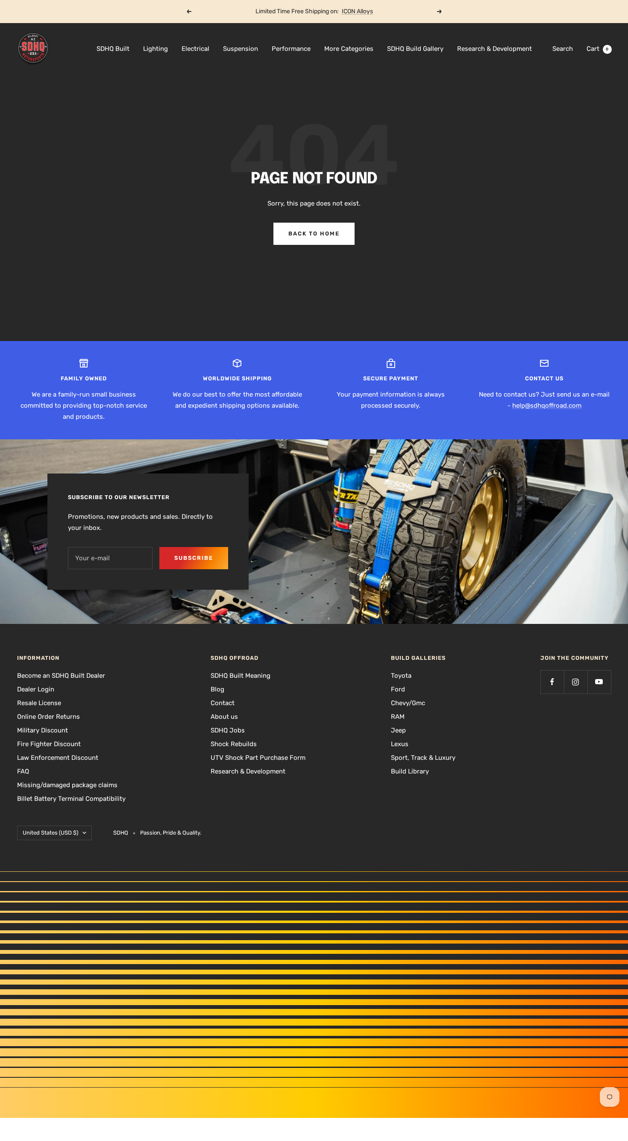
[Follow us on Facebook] (552, 682)
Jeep (398, 730)
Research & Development (494, 49)
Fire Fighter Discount (49, 744)
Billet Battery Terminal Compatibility (71, 799)
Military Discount (42, 730)
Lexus (399, 744)
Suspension (240, 49)
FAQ (23, 771)
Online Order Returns (48, 716)
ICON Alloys (357, 11)
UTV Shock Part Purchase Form (258, 758)
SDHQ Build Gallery (415, 49)
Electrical (195, 49)
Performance (291, 49)
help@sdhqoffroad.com (546, 405)
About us (224, 716)
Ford (398, 689)
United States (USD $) (50, 832)
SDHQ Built (113, 49)
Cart (598, 49)
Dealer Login (35, 689)
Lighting (155, 49)
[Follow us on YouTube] (599, 682)
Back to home (314, 233)
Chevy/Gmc (408, 703)
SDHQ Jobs (228, 730)
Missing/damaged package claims (67, 785)
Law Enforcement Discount (57, 758)
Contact (223, 703)
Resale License (39, 703)
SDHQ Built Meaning (240, 675)
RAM (398, 716)
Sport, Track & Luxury (423, 758)
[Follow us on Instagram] (575, 682)
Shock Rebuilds (234, 744)
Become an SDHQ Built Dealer (61, 675)
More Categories (348, 49)
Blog (217, 689)
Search (562, 49)
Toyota (401, 675)
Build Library (410, 771)
